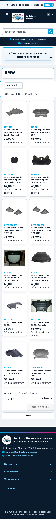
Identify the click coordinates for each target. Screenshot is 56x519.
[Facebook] (48, 14)
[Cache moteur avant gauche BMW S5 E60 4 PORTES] (41, 211)
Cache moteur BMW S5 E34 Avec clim (40, 323)
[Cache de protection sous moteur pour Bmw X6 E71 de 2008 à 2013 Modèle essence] (41, 160)
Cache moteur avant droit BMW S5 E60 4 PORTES (13, 230)
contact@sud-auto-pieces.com (22, 452)
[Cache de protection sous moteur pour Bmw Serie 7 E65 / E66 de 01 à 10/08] (14, 160)
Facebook (4, 500)
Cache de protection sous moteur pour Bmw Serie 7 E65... (13, 179)
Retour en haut (40, 407)
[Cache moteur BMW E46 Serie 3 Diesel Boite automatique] (41, 258)
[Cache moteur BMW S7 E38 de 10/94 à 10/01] (14, 353)
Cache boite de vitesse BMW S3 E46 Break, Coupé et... (13, 132)
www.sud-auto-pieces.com (20, 455)
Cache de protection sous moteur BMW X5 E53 (41, 132)
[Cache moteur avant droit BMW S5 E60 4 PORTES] (14, 211)
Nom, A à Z (13, 85)
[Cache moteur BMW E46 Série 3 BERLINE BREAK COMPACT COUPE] (14, 258)
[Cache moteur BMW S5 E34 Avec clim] (41, 305)
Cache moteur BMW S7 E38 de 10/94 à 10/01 (13, 373)
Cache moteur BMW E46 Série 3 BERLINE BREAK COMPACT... (13, 277)
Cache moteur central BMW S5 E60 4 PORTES (41, 373)
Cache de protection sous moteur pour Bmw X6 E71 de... (40, 179)
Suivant (47, 398)
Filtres (28, 415)
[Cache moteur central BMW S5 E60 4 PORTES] (41, 353)
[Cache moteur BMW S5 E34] (14, 305)
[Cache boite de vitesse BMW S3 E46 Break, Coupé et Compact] (14, 113)
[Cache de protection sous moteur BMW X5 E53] (41, 113)
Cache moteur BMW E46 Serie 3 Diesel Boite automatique (40, 277)
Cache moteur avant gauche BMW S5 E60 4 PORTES (41, 230)
